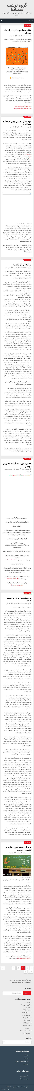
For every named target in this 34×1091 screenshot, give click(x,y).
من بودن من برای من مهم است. (19, 599)
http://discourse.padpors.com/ (22, 108)
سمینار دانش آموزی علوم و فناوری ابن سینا (18, 848)
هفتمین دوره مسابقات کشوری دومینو (17, 465)
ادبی (28, 1002)
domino (24, 469)
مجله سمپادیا (24, 1079)
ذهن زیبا (29, 156)
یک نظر (27, 471)
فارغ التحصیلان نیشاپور (21, 1061)
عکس (28, 1028)
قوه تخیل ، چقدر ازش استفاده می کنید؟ (17, 122)
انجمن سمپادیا (24, 1076)
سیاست (27, 1025)
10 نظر (12, 127)
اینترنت (28, 1007)
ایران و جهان (26, 1005)
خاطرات (27, 1012)
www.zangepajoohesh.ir (24, 958)
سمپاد (28, 1023)
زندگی (18, 127)
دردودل (28, 1015)
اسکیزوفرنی (27, 154)
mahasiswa (22, 267)
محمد (24, 35)
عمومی (15, 267)
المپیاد (26, 1055)
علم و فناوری (12, 469)
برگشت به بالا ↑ (5, 1089)
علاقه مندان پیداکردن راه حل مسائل (17, 31)
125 (31, 971)
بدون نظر (11, 35)
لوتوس (26, 1064)
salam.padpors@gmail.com (23, 106)
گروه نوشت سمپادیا (17, 7)
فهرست (31, 20)
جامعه (18, 35)
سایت (17, 469)
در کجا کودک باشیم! (22, 264)
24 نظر (8, 603)
